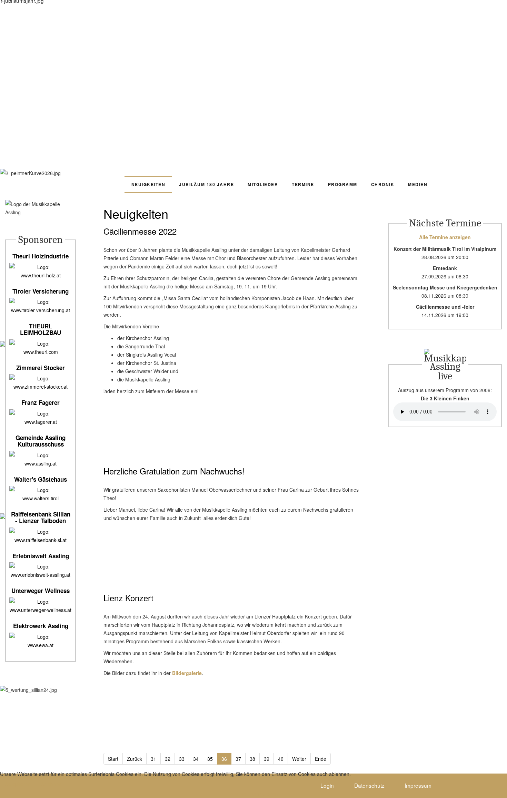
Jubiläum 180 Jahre (206, 184)
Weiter (299, 758)
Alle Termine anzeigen (445, 237)
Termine (303, 184)
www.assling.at (40, 463)
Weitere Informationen (253, 793)
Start (113, 758)
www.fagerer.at (40, 421)
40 (281, 758)
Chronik (383, 184)
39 (266, 758)
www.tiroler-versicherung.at (40, 310)
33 (182, 758)
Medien (417, 184)
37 (238, 758)
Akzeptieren (17, 783)
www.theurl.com (40, 351)
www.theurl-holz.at (41, 275)
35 (210, 758)
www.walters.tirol (40, 498)
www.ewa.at (40, 645)
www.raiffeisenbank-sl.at (40, 539)
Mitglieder (263, 184)
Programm (342, 184)
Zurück (134, 758)
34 (196, 758)
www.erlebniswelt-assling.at (40, 574)
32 (167, 758)
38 (252, 758)
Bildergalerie (187, 672)
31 (153, 758)
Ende (320, 758)
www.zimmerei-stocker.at (40, 386)
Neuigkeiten (148, 184)
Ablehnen (51, 783)
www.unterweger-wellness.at (40, 609)
